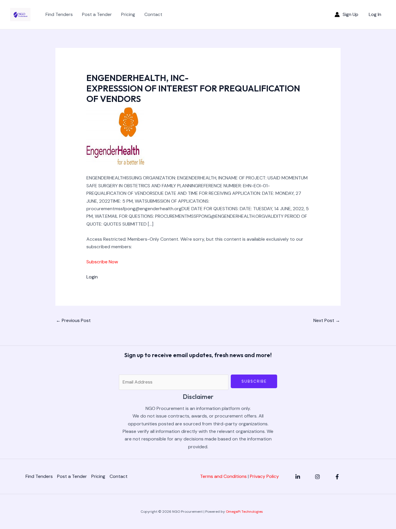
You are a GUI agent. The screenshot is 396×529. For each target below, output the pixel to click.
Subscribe (254, 381)
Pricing (128, 14)
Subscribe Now (102, 262)
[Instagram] (317, 476)
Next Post (326, 320)
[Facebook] (337, 476)
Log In (375, 14)
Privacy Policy (264, 476)
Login (92, 277)
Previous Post (73, 320)
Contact (153, 14)
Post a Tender (97, 14)
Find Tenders (59, 14)
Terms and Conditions (223, 476)
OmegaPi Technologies (244, 511)
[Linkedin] (297, 476)
